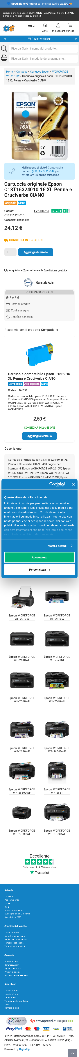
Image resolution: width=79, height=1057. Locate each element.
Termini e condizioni (14, 946)
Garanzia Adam (11, 965)
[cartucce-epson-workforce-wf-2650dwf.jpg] (57, 729)
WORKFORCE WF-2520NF (57, 658)
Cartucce (21, 71)
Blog (6, 907)
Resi (6, 1004)
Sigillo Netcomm (12, 968)
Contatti (8, 903)
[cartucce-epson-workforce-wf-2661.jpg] (57, 771)
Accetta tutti (39, 557)
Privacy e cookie (12, 972)
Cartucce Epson (39, 71)
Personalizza (37, 569)
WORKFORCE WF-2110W (57, 617)
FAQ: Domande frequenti (16, 975)
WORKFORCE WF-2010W (22, 617)
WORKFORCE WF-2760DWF (57, 832)
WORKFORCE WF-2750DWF (22, 832)
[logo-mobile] (9, 28)
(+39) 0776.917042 (43, 171)
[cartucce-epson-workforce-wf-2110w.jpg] (57, 597)
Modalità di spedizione (15, 939)
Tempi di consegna (14, 943)
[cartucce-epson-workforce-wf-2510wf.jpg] (22, 638)
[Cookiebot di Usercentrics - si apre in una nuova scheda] (49, 484)
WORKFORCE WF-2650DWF (57, 749)
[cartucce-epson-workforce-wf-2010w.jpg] (22, 597)
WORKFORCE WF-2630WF (22, 749)
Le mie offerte (11, 994)
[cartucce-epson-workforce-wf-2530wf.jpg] (22, 679)
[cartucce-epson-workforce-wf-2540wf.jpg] (57, 679)
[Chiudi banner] (73, 484)
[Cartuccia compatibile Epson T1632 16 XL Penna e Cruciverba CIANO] (39, 354)
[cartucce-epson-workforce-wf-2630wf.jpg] (22, 729)
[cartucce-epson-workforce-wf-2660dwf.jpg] (22, 771)
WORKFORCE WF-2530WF (22, 699)
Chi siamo (9, 896)
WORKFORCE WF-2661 (57, 791)
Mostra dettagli (57, 545)
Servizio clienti (11, 1008)
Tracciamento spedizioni (16, 1001)
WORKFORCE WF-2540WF (57, 699)
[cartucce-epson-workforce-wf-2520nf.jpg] (57, 638)
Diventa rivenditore (13, 910)
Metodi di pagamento (14, 936)
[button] (31, 25)
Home (10, 71)
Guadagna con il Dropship (17, 914)
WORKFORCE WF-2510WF (22, 658)
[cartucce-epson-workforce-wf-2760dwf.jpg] (57, 812)
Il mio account (11, 990)
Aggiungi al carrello (36, 252)
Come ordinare (11, 932)
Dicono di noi (11, 961)
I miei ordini (10, 997)
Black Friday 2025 (12, 917)
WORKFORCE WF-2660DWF (22, 791)
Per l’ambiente (11, 900)
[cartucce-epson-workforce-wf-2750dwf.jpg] (22, 812)
